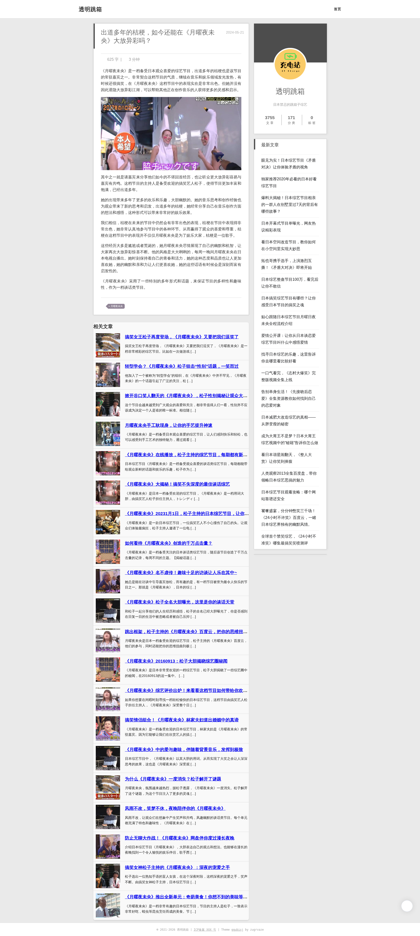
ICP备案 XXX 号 (205, 929)
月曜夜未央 (117, 306)
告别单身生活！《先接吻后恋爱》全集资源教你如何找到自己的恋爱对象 (288, 398)
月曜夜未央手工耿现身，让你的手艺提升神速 (168, 425)
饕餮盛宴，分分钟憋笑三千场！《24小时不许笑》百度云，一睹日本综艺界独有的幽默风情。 (288, 517)
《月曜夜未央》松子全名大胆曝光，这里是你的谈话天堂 (179, 602)
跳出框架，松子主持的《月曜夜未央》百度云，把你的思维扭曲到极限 (193, 631)
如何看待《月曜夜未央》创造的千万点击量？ (168, 543)
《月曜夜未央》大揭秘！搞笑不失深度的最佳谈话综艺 (177, 484)
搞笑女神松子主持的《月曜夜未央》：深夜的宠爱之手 (177, 867)
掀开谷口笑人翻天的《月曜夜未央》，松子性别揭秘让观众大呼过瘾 (190, 395)
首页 (337, 9)
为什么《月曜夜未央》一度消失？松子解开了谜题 (173, 779)
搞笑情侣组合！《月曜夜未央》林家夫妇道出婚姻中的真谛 (182, 719)
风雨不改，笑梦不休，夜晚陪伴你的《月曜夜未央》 (175, 808)
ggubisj (237, 929)
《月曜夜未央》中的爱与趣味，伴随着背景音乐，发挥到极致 (184, 749)
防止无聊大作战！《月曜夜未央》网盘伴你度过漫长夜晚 (179, 838)
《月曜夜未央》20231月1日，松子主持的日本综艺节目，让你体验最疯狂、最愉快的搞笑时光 (215, 513)
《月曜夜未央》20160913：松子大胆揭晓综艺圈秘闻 (176, 661)
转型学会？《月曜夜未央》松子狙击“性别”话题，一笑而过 (182, 366)
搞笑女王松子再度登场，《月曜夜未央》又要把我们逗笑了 (182, 336)
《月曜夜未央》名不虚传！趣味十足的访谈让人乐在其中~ (181, 572)
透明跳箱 (90, 9)
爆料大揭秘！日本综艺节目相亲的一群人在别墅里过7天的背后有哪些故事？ (289, 204)
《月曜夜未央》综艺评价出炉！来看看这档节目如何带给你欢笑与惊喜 (193, 690)
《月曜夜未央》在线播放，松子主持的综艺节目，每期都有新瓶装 (188, 454)
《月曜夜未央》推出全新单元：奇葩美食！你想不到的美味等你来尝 (190, 896)
